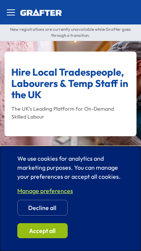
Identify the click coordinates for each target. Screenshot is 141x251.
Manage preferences (45, 190)
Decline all (42, 207)
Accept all (42, 230)
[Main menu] (11, 12)
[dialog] (70, 198)
